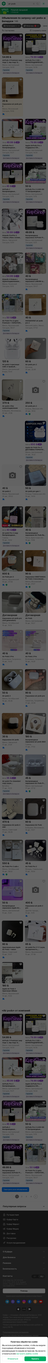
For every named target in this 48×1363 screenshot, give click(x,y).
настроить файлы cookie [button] (27, 1354)
